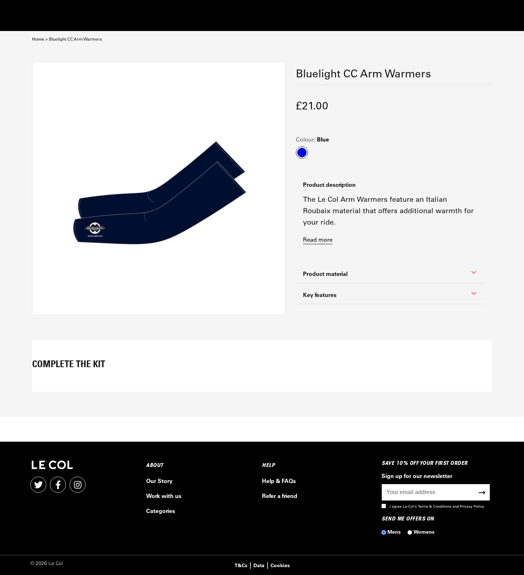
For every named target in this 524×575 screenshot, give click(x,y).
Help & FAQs (279, 480)
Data (258, 565)
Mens (394, 531)
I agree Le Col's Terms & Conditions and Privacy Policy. (437, 506)
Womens (424, 531)
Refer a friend (279, 495)
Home (38, 39)
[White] (158, 188)
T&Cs (241, 565)
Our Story (159, 480)
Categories (160, 510)
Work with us (163, 495)
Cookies (280, 565)
